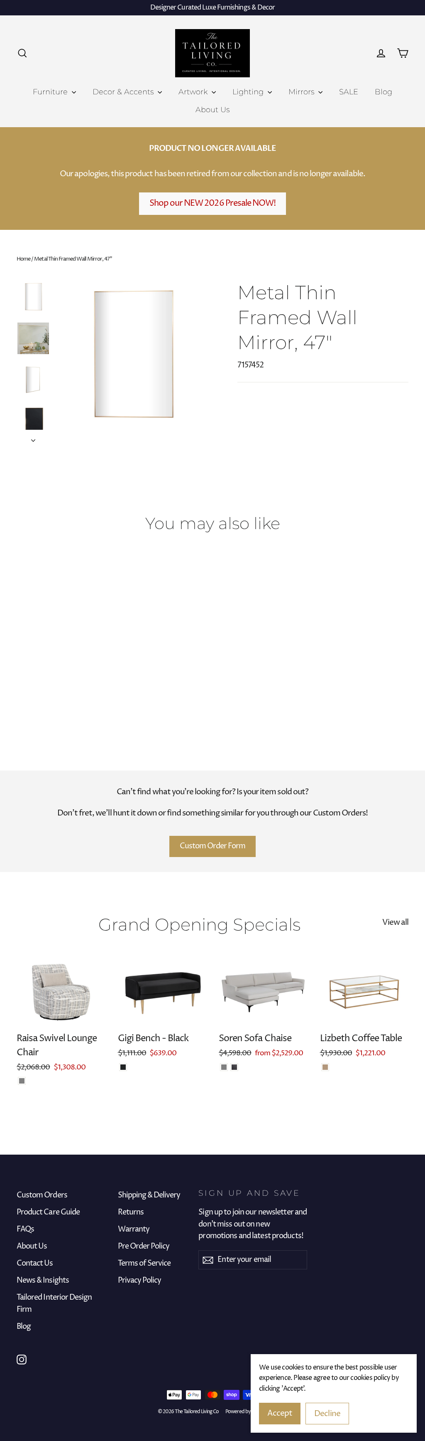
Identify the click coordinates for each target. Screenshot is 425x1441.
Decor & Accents (124, 91)
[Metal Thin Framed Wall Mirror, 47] (21, 696)
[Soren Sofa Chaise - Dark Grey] (234, 1067)
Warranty (133, 1229)
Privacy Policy (139, 1281)
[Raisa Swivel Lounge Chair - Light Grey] (21, 1080)
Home (23, 259)
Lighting (249, 91)
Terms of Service (144, 1264)
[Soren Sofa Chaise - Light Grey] (223, 1067)
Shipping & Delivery (149, 1195)
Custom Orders (42, 1195)
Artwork (194, 91)
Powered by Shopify (246, 1411)
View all (395, 922)
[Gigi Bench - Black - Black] (123, 1067)
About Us (212, 109)
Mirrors (302, 91)
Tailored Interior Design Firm (54, 1303)
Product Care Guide (48, 1212)
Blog (383, 91)
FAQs (25, 1229)
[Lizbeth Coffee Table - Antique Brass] (325, 1067)
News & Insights (43, 1281)
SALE (348, 91)
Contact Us (35, 1264)
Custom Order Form (213, 846)
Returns (131, 1212)
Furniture (51, 91)
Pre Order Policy (144, 1246)
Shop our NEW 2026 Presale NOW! (212, 203)
